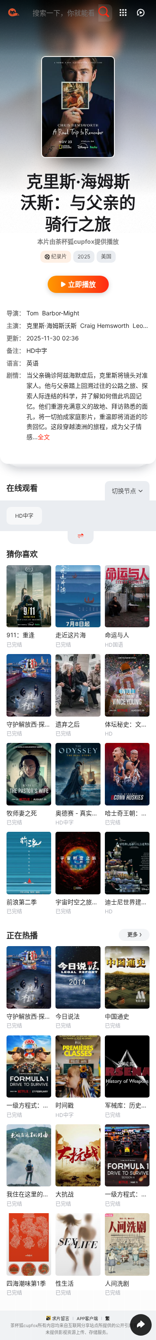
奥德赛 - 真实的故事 (77, 813)
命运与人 (117, 635)
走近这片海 (70, 635)
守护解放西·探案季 (28, 724)
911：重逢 (20, 635)
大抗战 (64, 1194)
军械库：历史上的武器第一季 (127, 1105)
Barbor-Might (60, 313)
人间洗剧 (117, 1283)
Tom (32, 313)
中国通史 (117, 1016)
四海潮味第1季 (26, 1283)
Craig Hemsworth (104, 325)
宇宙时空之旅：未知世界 (77, 902)
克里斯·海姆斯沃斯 (51, 325)
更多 (132, 934)
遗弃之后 (67, 724)
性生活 (64, 1283)
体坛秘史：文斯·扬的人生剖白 (127, 724)
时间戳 (64, 1105)
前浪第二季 (21, 902)
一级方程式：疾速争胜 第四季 (127, 1194)
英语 (32, 363)
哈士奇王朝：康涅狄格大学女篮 (127, 813)
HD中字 (24, 516)
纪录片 (59, 256)
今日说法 (67, 1016)
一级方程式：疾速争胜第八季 (28, 1105)
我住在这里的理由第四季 (28, 1194)
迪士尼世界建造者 (127, 902)
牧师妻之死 (21, 813)
